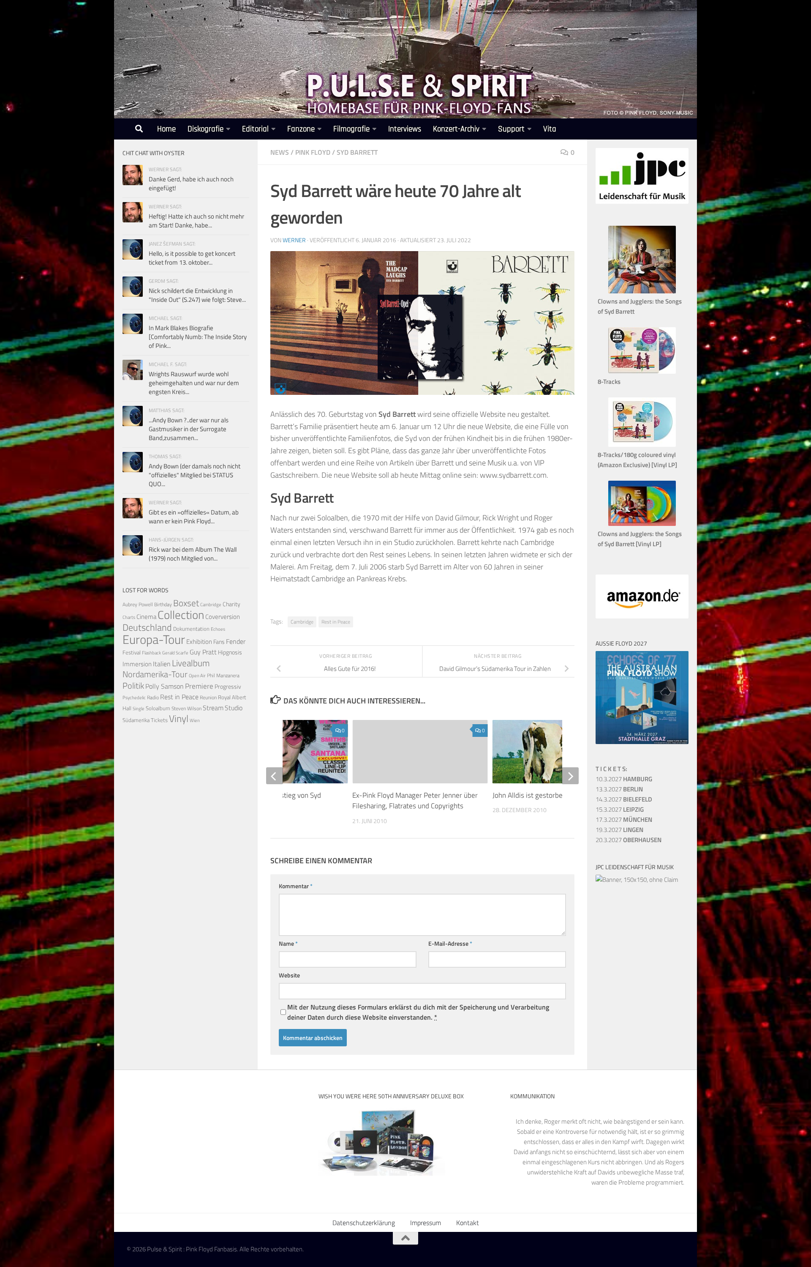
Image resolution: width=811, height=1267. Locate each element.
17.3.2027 (624, 819)
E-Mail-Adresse (450, 943)
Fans (219, 641)
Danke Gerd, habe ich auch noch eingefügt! (191, 183)
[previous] (274, 775)
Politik (133, 685)
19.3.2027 (619, 830)
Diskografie (205, 129)
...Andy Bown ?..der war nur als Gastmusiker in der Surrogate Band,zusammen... (189, 429)
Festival (131, 652)
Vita (549, 129)
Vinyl (178, 718)
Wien (195, 720)
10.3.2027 (624, 779)
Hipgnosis (230, 652)
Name (288, 943)
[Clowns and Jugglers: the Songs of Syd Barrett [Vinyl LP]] (642, 523)
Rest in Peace (335, 622)
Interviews (404, 129)
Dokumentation (191, 628)
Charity (231, 604)
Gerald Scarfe (175, 652)
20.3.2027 (628, 840)
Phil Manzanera (223, 675)
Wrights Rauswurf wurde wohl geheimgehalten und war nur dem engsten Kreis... (194, 383)
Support (511, 129)
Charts (128, 617)
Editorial (255, 129)
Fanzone (301, 129)
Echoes (218, 628)
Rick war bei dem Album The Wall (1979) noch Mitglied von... (193, 554)
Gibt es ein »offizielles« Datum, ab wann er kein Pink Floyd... (194, 516)
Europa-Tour (153, 639)
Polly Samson (164, 686)
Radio (153, 697)
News (279, 152)
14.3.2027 (624, 799)
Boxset (186, 603)
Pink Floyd (312, 152)
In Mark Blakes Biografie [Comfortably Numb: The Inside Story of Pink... (198, 336)
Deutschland (147, 627)
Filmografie (351, 129)
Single (138, 708)
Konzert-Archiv (456, 129)
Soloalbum (158, 708)
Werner (294, 239)
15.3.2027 (620, 809)
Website (289, 975)
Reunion (208, 697)
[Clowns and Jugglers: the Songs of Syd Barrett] (642, 291)
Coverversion (222, 616)
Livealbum (191, 663)
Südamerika (136, 720)
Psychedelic (134, 697)
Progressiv (228, 686)
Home (166, 129)
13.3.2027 (619, 789)
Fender (235, 641)
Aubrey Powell (137, 604)
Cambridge (302, 622)
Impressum (425, 1223)
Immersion (137, 664)
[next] (570, 775)
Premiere (199, 686)
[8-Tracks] (642, 371)
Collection (181, 614)
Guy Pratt (203, 652)
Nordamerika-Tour (155, 674)
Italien (162, 663)
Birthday (163, 604)
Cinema (146, 616)
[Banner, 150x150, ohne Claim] (637, 879)
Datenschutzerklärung (363, 1223)
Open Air (197, 675)
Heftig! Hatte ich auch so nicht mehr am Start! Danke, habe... (196, 220)
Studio (233, 708)
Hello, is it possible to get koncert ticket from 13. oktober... (192, 258)
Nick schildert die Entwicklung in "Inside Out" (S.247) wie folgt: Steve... (197, 295)
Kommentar (296, 885)
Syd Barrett (357, 152)
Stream (213, 708)
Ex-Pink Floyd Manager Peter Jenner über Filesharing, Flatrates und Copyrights (415, 801)
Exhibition (199, 641)
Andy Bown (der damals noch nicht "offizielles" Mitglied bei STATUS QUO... (194, 475)
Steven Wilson (186, 708)
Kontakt (467, 1223)
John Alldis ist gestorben (529, 795)
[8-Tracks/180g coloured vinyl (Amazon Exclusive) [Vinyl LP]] (642, 444)
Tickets (159, 720)
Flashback (151, 652)
